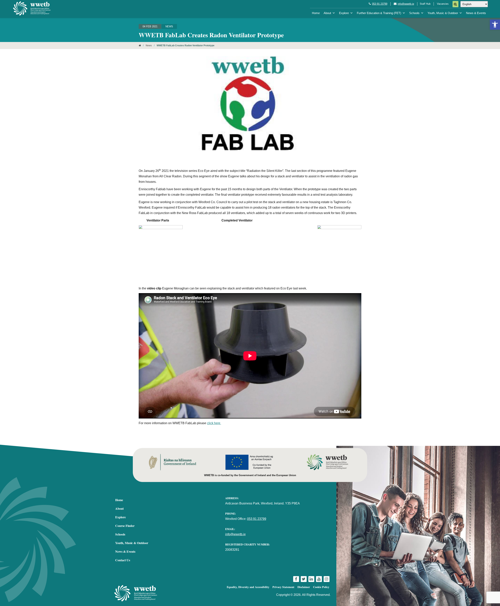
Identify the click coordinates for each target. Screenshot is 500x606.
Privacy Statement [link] (283, 587)
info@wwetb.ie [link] (406, 3)
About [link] (327, 13)
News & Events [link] (476, 13)
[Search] (455, 4)
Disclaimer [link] (303, 587)
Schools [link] (414, 13)
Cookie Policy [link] (321, 587)
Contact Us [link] (122, 560)
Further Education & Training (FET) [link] (379, 13)
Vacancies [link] (443, 3)
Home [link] (316, 13)
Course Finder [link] (125, 525)
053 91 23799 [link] (379, 3)
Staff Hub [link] (425, 3)
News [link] (169, 26)
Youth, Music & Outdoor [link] (443, 13)
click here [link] (214, 423)
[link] (495, 25)
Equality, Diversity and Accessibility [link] (248, 587)
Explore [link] (344, 13)
